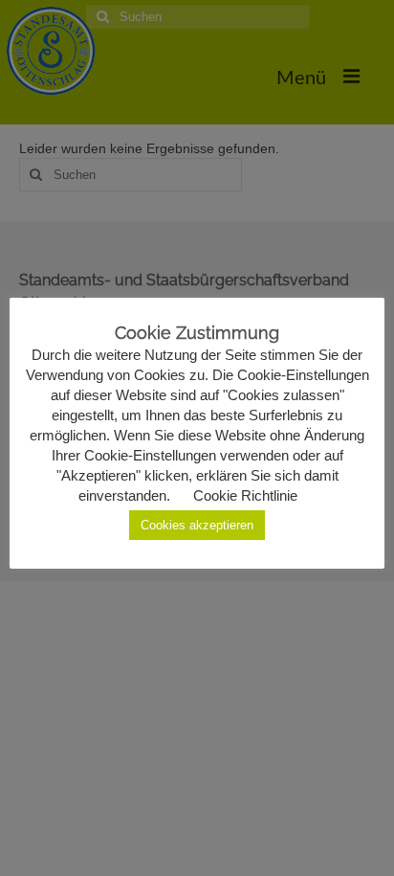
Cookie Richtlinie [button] (245, 495)
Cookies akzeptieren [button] (197, 525)
